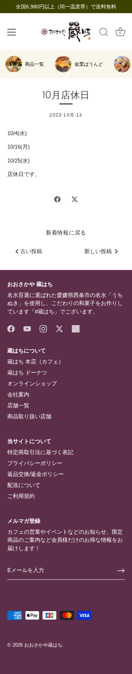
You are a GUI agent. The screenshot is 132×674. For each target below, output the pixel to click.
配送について (23, 485)
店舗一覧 (18, 405)
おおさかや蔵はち (43, 645)
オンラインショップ (32, 383)
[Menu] (12, 32)
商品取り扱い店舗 (29, 416)
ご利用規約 (21, 496)
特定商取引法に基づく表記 (40, 452)
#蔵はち (44, 311)
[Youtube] (27, 328)
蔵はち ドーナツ (27, 372)
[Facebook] (11, 328)
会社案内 (18, 394)
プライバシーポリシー (34, 463)
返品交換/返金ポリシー (35, 474)
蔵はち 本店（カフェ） (35, 361)
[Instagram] (43, 328)
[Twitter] (59, 328)
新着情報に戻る (66, 232)
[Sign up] (121, 570)
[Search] (104, 33)
